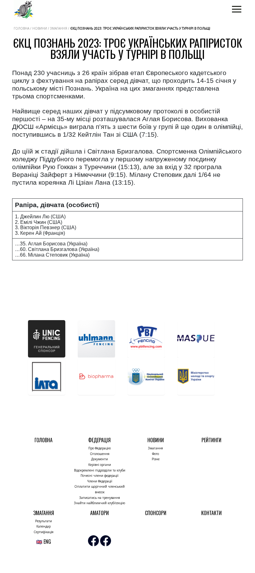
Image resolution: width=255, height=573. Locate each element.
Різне (156, 459)
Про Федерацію (99, 448)
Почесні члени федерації (99, 475)
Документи (99, 459)
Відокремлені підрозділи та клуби (99, 470)
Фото (155, 454)
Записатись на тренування (99, 497)
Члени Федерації (99, 481)
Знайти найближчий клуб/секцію (99, 503)
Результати (43, 521)
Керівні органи (99, 464)
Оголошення (99, 454)
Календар (43, 526)
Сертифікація (43, 532)
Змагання (155, 448)
